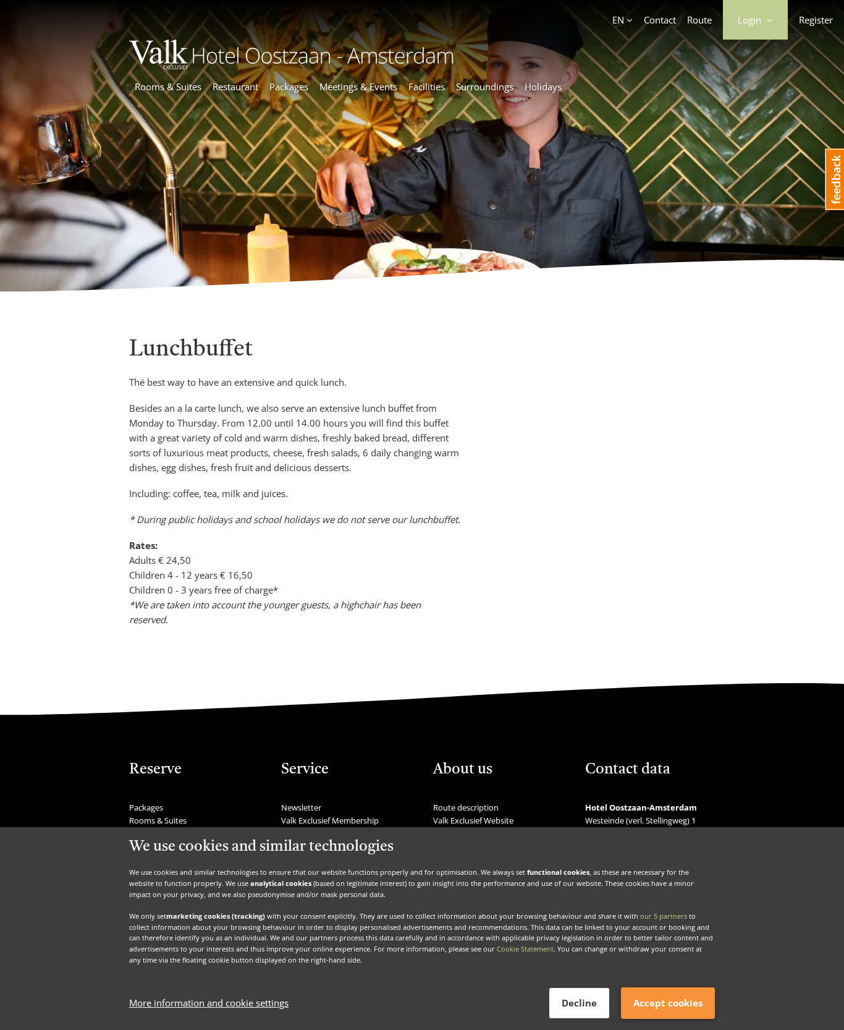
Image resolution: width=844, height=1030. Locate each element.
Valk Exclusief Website (473, 820)
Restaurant (235, 86)
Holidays (543, 86)
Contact (660, 20)
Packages (288, 86)
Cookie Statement (525, 948)
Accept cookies (668, 1003)
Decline (579, 1003)
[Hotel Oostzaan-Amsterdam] (291, 65)
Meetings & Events (358, 86)
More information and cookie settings (209, 1003)
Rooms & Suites (168, 86)
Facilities (426, 86)
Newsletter (301, 807)
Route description (466, 807)
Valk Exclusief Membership (330, 820)
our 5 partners (663, 916)
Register (816, 20)
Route (699, 20)
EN (618, 20)
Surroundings (484, 86)
